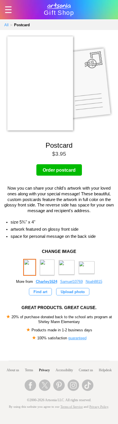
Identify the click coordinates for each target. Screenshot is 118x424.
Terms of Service (71, 406)
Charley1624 (46, 281)
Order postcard (59, 170)
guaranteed (77, 338)
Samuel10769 (71, 281)
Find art (40, 292)
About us (13, 370)
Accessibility (64, 370)
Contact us (86, 370)
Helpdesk (105, 370)
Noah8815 (94, 281)
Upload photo (73, 292)
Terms (29, 370)
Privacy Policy (98, 406)
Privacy (44, 370)
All (6, 25)
